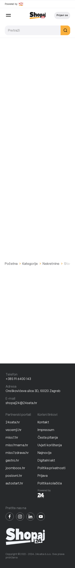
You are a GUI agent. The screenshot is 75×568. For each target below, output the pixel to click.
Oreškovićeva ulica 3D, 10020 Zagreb (33, 391)
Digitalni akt (46, 460)
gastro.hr (12, 460)
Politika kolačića (50, 483)
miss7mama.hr (17, 445)
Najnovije (45, 453)
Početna (11, 264)
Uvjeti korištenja (50, 445)
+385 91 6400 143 (18, 379)
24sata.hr (13, 422)
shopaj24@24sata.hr (21, 403)
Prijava (43, 476)
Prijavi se (62, 15)
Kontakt (43, 422)
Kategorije (30, 264)
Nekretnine (51, 264)
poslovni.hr (14, 476)
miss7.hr (12, 437)
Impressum (46, 430)
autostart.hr (14, 483)
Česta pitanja (48, 437)
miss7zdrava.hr (17, 453)
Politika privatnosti (52, 468)
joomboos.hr (15, 468)
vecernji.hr (13, 430)
